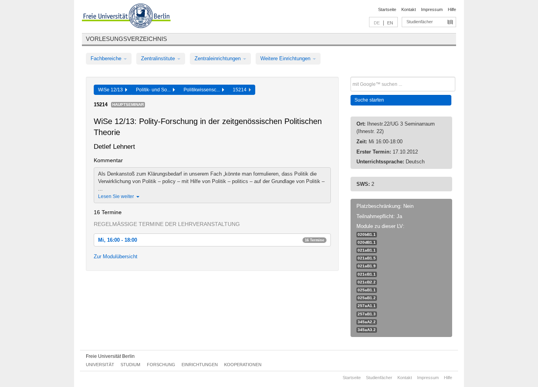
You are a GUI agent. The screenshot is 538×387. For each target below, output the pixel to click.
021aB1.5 (367, 258)
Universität (100, 364)
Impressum (432, 9)
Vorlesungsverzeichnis (126, 38)
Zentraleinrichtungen (218, 58)
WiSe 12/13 (111, 89)
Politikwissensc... (203, 89)
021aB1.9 (367, 266)
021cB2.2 (367, 282)
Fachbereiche (107, 58)
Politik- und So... (154, 89)
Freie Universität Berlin (110, 356)
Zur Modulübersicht (115, 256)
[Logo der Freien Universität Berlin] (126, 17)
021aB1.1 (367, 250)
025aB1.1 (367, 290)
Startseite (387, 9)
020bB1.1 (367, 234)
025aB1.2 (367, 298)
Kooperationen (243, 364)
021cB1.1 (367, 274)
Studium (130, 364)
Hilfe (452, 9)
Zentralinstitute (158, 58)
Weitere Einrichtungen (286, 58)
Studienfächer (419, 21)
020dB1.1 (367, 242)
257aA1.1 (367, 306)
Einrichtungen (200, 364)
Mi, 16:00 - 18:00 (211, 240)
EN (390, 22)
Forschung (161, 364)
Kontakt (408, 9)
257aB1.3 (367, 314)
